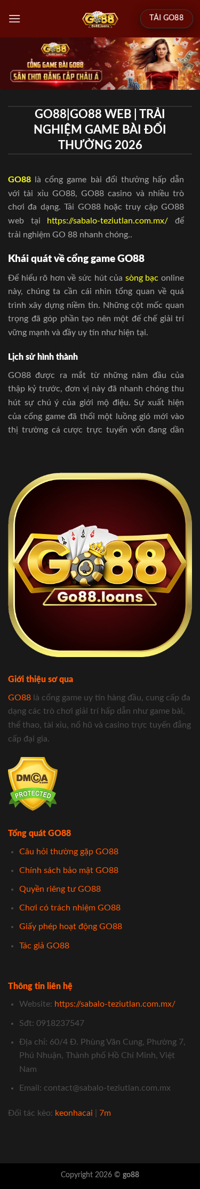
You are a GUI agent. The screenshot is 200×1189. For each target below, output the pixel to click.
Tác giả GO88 (44, 945)
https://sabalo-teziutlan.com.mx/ (107, 221)
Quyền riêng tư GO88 (60, 889)
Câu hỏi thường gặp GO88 (68, 851)
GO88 (19, 697)
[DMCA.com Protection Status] (33, 783)
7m (105, 1113)
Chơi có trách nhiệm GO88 (70, 908)
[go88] (100, 18)
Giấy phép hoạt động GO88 (70, 926)
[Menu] (14, 18)
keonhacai (74, 1113)
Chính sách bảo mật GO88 (68, 870)
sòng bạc (142, 278)
